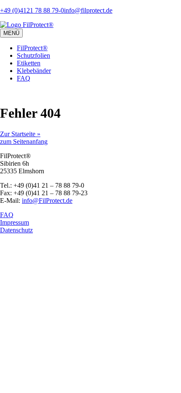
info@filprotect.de (88, 10)
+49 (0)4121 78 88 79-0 (32, 10)
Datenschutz (16, 230)
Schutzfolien (33, 55)
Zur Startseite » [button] (20, 133)
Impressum (14, 222)
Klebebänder (34, 70)
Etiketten (28, 63)
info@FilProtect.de (47, 200)
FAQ (23, 78)
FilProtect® (32, 47)
